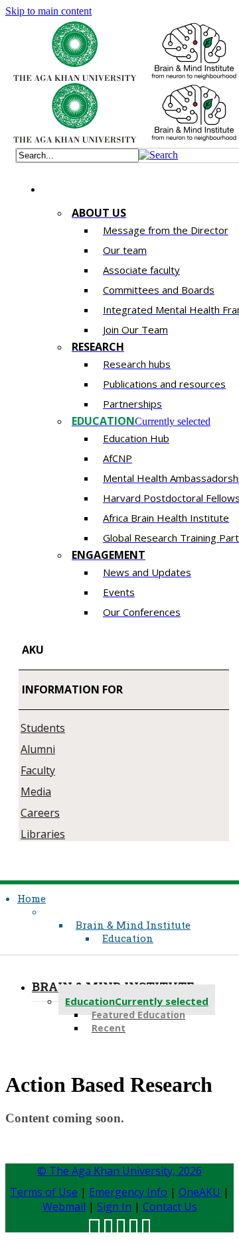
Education (127, 938)
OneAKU (199, 1192)
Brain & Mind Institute (133, 924)
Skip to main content (48, 11)
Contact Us (170, 1206)
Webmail (64, 1206)
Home (31, 898)
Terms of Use (44, 1192)
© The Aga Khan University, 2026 (119, 1170)
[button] (158, 154)
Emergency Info (128, 1192)
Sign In (114, 1206)
